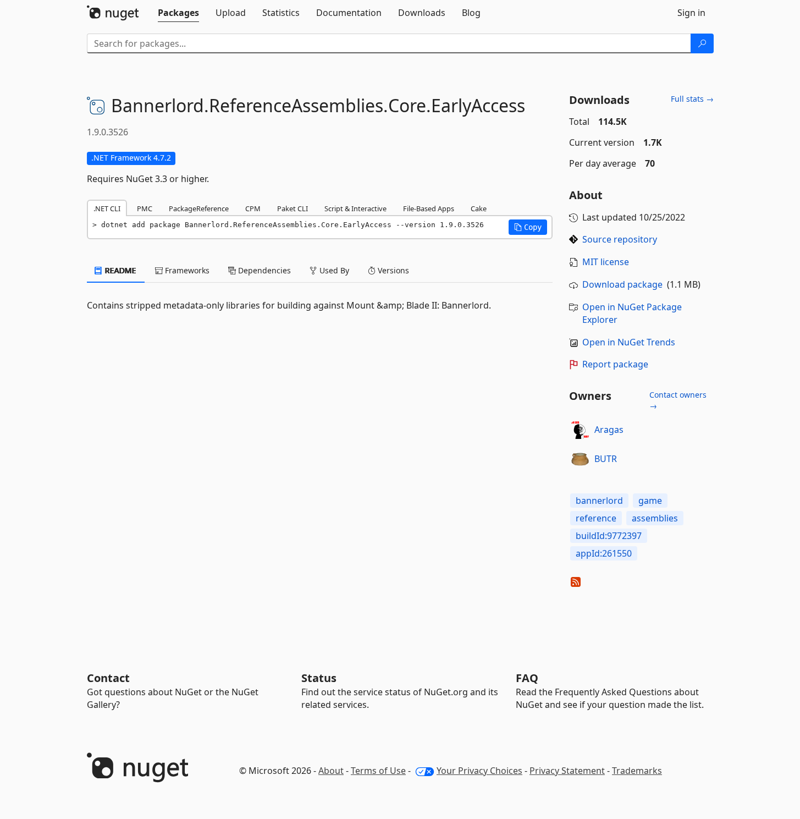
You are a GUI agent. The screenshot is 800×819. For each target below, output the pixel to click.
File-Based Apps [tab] (428, 208)
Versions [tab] (392, 270)
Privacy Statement (567, 771)
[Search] (702, 43)
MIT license (605, 262)
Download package (622, 284)
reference (596, 518)
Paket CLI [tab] (292, 208)
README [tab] (119, 270)
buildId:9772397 (609, 536)
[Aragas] (580, 430)
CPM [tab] (253, 208)
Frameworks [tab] (186, 270)
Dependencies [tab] (263, 270)
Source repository (619, 239)
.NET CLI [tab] (106, 208)
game (650, 500)
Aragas (609, 430)
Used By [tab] (333, 270)
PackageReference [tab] (199, 208)
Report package (615, 364)
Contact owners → (678, 400)
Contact (108, 677)
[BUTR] (580, 459)
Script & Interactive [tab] (355, 208)
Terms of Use (378, 771)
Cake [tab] (479, 208)
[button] (528, 227)
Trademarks (637, 771)
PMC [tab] (144, 208)
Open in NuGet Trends (628, 342)
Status (318, 677)
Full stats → (692, 99)
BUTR (605, 459)
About (331, 771)
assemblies (655, 518)
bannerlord (599, 500)
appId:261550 (604, 553)
